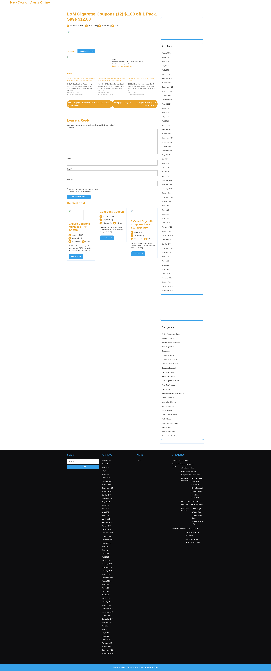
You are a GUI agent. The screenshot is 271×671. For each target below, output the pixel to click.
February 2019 (167, 278)
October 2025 (166, 95)
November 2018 (167, 290)
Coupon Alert (92, 26)
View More (73, 255)
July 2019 (165, 257)
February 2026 (167, 78)
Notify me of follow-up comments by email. (83, 189)
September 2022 (167, 184)
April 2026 (165, 70)
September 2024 (167, 151)
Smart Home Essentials (170, 423)
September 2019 (167, 248)
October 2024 (166, 146)
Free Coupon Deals (168, 376)
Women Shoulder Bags (170, 436)
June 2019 (165, 261)
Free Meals (166, 389)
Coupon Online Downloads (171, 364)
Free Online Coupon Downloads (173, 393)
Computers (166, 351)
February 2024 (167, 180)
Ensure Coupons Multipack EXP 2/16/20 (79, 227)
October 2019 (166, 244)
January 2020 (166, 231)
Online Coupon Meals (169, 415)
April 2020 (165, 218)
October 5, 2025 (109, 216)
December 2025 (167, 87)
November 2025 (167, 91)
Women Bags (166, 427)
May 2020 (165, 214)
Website (70, 179)
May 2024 (165, 167)
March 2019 (166, 274)
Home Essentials (168, 398)
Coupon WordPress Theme (122, 667)
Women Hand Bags (168, 432)
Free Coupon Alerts (168, 372)
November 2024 (167, 142)
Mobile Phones (167, 410)
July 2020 (165, 206)
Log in (139, 460)
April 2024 (165, 172)
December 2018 (167, 286)
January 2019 (166, 282)
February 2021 (167, 189)
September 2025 (167, 100)
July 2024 (165, 159)
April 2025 (165, 121)
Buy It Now (115, 66)
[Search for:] (83, 461)
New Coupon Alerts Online (30, 2)
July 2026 (165, 57)
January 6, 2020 (78, 235)
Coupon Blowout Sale (169, 359)
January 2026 (166, 83)
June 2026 (165, 61)
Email (69, 169)
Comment (71, 127)
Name (69, 159)
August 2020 (166, 201)
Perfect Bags (166, 419)
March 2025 (166, 125)
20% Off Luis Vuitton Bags (171, 334)
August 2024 (166, 155)
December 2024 (167, 138)
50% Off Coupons (168, 338)
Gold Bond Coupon (112, 211)
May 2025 (165, 117)
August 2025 (166, 104)
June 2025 (165, 112)
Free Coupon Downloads (170, 381)
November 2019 (167, 240)
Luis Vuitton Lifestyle (169, 402)
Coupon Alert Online (86, 51)
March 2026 (166, 74)
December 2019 (167, 235)
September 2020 (167, 197)
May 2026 (165, 66)
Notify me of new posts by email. (80, 192)
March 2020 (166, 223)
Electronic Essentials (169, 368)
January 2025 (166, 134)
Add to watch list (126, 66)
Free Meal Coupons (169, 385)
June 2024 (165, 163)
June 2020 (165, 210)
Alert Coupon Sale (168, 347)
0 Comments (77, 241)
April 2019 (165, 269)
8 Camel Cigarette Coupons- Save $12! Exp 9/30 (142, 224)
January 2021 (166, 193)
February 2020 (167, 227)
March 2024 (166, 176)
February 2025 (167, 129)
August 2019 (166, 252)
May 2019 (165, 265)
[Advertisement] (176, 25)
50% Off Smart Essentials (171, 342)
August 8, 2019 (139, 232)
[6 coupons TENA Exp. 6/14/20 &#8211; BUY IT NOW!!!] (143, 86)
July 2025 (165, 108)
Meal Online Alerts (168, 406)
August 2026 (166, 53)
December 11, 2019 (76, 26)
